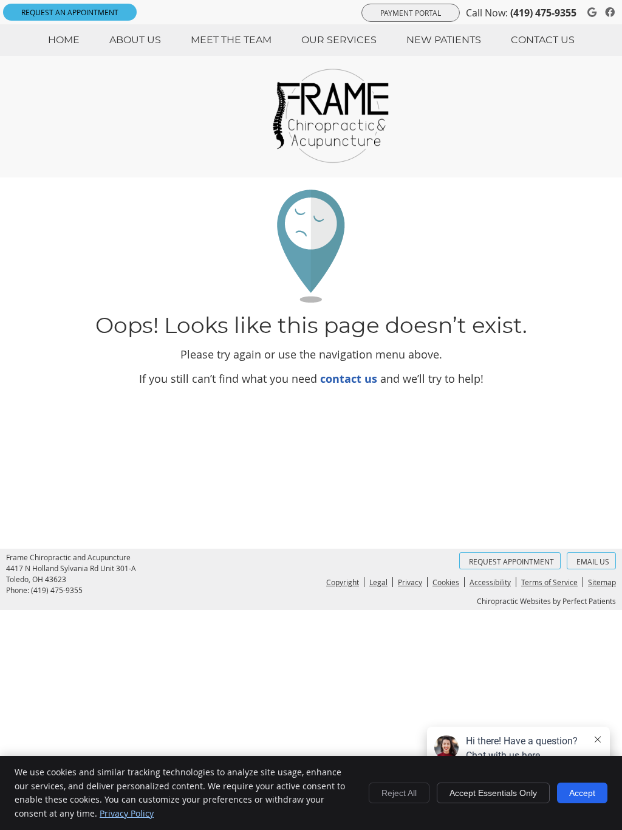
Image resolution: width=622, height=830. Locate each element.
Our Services (339, 40)
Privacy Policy (127, 813)
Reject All (399, 793)
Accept (582, 793)
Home (64, 40)
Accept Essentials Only (493, 793)
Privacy (410, 582)
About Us (135, 40)
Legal (378, 582)
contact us (348, 378)
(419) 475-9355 (543, 12)
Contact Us (543, 40)
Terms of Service (549, 582)
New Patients (443, 40)
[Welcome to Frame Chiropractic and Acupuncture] (338, 159)
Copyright (342, 582)
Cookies (445, 582)
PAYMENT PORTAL (410, 13)
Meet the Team (231, 40)
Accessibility (490, 582)
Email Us (592, 561)
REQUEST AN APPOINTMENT (69, 12)
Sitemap (602, 582)
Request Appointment (511, 561)
